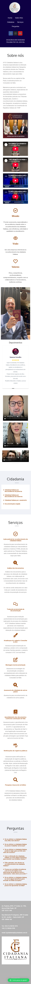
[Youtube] (20, 33)
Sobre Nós (19, 18)
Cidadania (10, 22)
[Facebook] (11, 33)
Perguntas (15, 26)
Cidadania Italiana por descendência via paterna (13, 490)
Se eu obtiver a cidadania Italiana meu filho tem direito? (16, 839)
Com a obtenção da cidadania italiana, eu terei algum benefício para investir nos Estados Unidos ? (15, 857)
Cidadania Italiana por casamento (16, 500)
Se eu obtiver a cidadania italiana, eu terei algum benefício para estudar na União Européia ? (15, 879)
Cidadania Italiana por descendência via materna (13, 495)
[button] (15, 490)
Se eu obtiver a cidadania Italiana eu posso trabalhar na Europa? (16, 845)
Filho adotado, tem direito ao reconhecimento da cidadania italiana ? (14, 864)
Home (10, 18)
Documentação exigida (12, 504)
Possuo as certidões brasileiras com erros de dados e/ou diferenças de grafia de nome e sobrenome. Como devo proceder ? (15, 871)
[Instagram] (15, 33)
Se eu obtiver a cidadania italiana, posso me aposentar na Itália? (16, 884)
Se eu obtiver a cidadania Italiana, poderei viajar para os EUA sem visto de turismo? (15, 851)
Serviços (20, 22)
